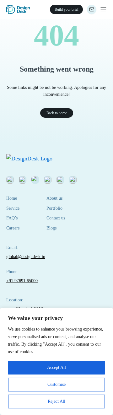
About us (54, 198)
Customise (56, 384)
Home (11, 198)
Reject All (56, 401)
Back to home (56, 113)
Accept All (56, 367)
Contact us (55, 218)
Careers (12, 228)
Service (12, 208)
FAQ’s (12, 218)
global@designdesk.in (25, 256)
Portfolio (54, 208)
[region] (56, 361)
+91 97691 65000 (22, 280)
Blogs (51, 228)
